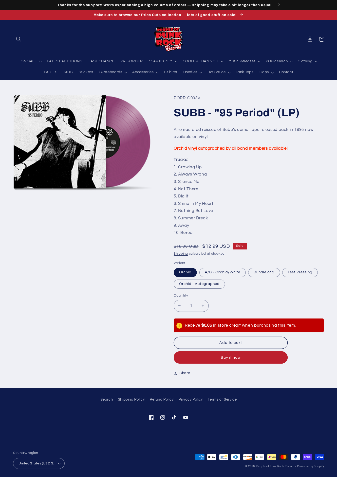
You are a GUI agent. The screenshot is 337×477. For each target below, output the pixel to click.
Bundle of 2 (264, 272)
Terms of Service (222, 399)
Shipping (181, 253)
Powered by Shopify (310, 466)
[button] (18, 39)
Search (106, 399)
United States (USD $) (37, 463)
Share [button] (185, 373)
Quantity (181, 295)
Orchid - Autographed (199, 284)
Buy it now (231, 357)
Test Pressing (300, 272)
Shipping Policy (131, 399)
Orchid (185, 272)
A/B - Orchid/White (222, 272)
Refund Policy (162, 399)
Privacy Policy (191, 399)
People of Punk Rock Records (276, 466)
